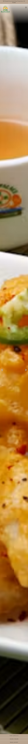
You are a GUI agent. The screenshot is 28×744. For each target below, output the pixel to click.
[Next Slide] (26, 370)
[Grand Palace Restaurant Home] (5, 9)
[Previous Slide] (2, 370)
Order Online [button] (14, 739)
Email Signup (14, 742)
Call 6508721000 (14, 735)
